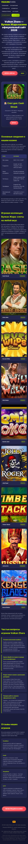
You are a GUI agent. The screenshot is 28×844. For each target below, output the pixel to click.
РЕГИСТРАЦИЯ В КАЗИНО (14, 809)
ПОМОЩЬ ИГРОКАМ (6, 11)
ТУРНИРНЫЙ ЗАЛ (6, 8)
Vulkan (8, 2)
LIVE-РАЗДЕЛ (15, 11)
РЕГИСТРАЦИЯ (15, 15)
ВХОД (22, 73)
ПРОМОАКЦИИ (5, 5)
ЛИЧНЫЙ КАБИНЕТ (6, 15)
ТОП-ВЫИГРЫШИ (14, 5)
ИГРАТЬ (14, 122)
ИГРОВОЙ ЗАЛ (14, 8)
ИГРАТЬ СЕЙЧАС (10, 73)
